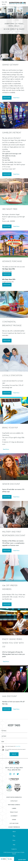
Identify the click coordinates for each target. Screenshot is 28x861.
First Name (14, 728)
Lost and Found (14, 823)
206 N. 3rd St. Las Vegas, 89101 (14, 768)
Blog (14, 836)
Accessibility (14, 816)
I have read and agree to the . (13, 746)
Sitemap (14, 819)
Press (14, 840)
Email (14, 739)
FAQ (14, 844)
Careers (14, 808)
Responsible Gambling (14, 804)
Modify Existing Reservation (14, 797)
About (14, 831)
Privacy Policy (14, 812)
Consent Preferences (14, 827)
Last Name (14, 733)
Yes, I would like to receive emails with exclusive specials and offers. (15, 750)
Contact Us (14, 849)
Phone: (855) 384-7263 (4, 3)
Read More (16, 98)
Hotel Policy (14, 801)
